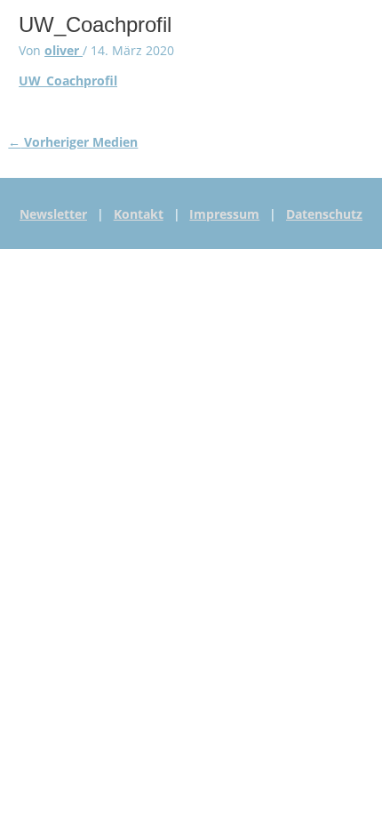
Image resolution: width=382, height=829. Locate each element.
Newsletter (53, 213)
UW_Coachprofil (68, 80)
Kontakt (138, 213)
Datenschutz (324, 213)
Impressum (224, 213)
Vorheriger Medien (73, 141)
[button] (87, 28)
